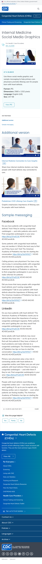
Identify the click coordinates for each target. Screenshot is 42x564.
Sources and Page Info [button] (13, 409)
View (7, 105)
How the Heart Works (10, 488)
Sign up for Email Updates (14, 511)
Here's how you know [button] (9, 3)
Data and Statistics (9, 477)
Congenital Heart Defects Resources (15, 484)
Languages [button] (7, 534)
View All (7, 456)
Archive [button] (5, 539)
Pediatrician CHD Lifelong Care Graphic (17, 201)
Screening (6, 470)
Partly (13, 421)
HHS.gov (5, 559)
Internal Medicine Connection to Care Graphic (19, 161)
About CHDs (7, 466)
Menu (36, 16)
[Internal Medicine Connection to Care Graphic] (21, 147)
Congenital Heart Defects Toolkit (13, 504)
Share (37, 409)
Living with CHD (8, 473)
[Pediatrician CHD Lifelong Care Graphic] (21, 187)
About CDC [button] (7, 522)
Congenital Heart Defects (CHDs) (17, 16)
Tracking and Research (10, 481)
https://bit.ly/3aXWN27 (22, 254)
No (21, 421)
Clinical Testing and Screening (11, 22)
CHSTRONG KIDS (9, 492)
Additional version (7, 120)
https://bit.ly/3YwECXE (11, 236)
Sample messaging (7, 125)
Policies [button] (5, 528)
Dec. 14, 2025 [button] (10, 46)
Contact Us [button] (7, 517)
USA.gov (12, 559)
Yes (5, 421)
